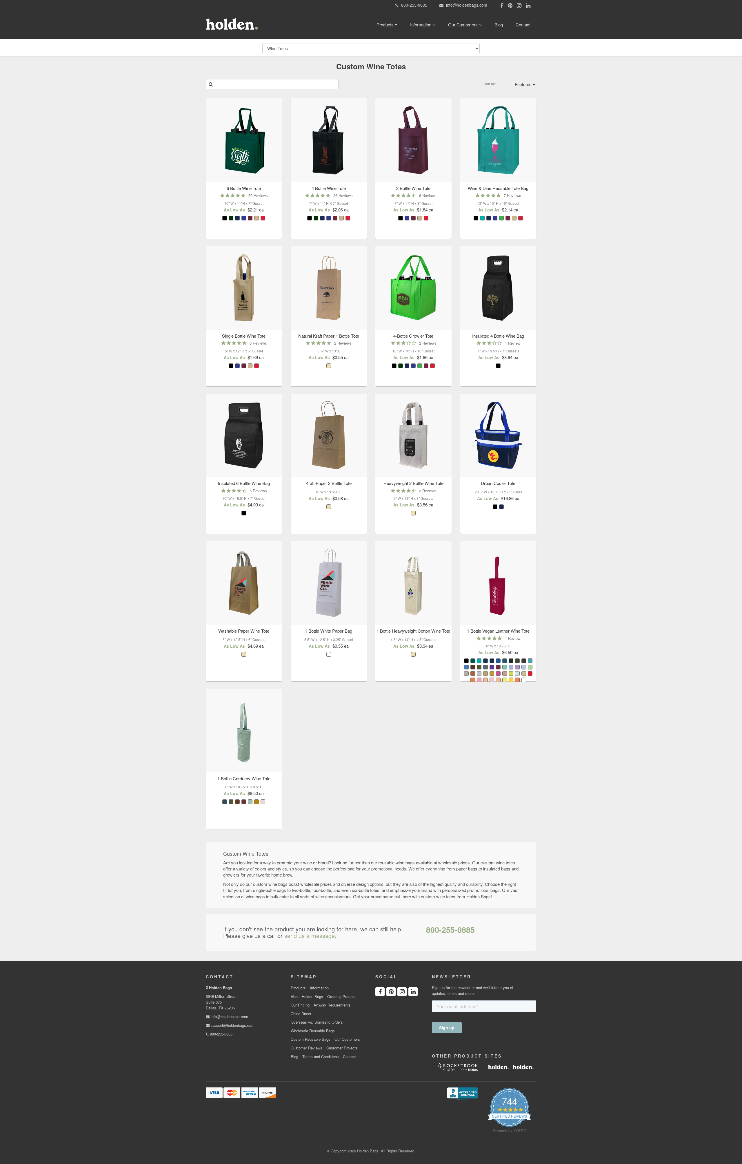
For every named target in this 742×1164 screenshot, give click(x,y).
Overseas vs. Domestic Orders (317, 1022)
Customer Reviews (306, 1048)
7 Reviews (512, 195)
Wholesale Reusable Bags (313, 1030)
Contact (523, 24)
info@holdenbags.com (229, 1016)
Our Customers (463, 24)
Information (421, 24)
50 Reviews (258, 195)
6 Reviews (428, 195)
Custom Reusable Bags (310, 1039)
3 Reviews (428, 490)
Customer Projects (342, 1048)
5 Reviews (258, 490)
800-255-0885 (450, 929)
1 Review (512, 343)
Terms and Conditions (320, 1056)
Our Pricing (300, 1005)
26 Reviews (343, 195)
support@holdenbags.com (232, 1025)
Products (386, 24)
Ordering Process (342, 996)
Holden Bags (220, 987)
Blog (498, 24)
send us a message (309, 936)
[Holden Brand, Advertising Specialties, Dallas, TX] (462, 1093)
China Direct (301, 1013)
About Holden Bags (307, 996)
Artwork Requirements (332, 1005)
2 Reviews (343, 343)
